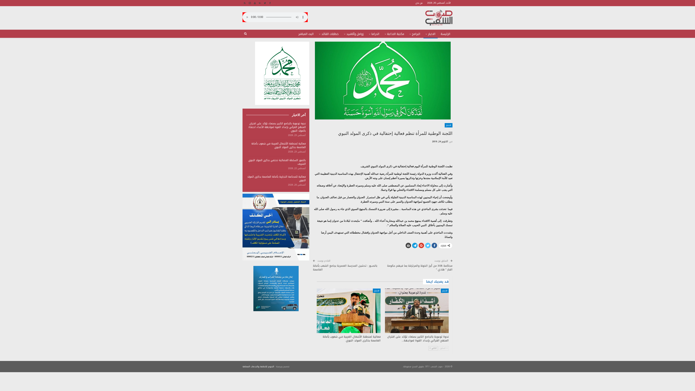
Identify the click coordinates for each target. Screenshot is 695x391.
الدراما (375, 34)
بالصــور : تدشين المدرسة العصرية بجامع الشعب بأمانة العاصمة (345, 267)
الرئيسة (445, 34)
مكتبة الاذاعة (395, 34)
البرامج (416, 34)
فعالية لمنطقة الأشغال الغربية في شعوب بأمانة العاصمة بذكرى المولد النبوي (278, 145)
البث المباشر (306, 34)
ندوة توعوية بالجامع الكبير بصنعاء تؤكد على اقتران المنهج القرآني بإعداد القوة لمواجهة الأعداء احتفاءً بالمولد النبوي (277, 127)
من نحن (419, 3)
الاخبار (431, 34)
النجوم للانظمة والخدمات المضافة (258, 367)
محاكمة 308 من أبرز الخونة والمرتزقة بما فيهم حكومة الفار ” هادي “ (419, 267)
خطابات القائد (330, 34)
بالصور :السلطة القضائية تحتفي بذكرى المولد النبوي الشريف (277, 162)
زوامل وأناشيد (355, 34)
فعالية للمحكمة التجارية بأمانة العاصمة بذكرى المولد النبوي (276, 178)
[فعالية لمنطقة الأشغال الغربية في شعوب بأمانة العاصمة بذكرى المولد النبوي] (348, 311)
